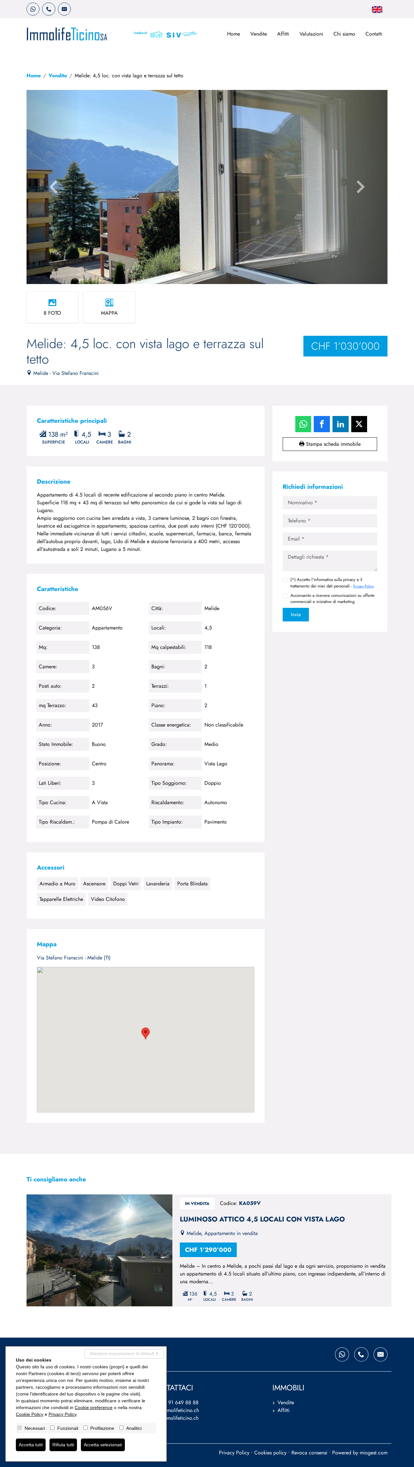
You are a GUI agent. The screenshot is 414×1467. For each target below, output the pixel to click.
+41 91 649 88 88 (178, 1402)
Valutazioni (311, 34)
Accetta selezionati (103, 1444)
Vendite (258, 34)
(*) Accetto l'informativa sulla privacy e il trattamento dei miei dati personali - (332, 582)
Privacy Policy (363, 586)
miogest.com (373, 1452)
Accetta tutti (31, 1444)
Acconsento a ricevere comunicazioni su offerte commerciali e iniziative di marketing (332, 598)
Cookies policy (270, 1452)
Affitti (283, 34)
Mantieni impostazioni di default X (124, 1353)
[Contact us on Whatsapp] (33, 9)
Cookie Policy (29, 1414)
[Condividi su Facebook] (322, 424)
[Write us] (64, 9)
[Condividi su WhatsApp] (303, 424)
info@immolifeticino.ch (174, 1410)
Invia (296, 614)
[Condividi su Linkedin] (340, 424)
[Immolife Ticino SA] (67, 34)
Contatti (373, 34)
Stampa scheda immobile (332, 444)
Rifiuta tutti (63, 1444)
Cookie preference (94, 1407)
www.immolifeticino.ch (174, 1418)
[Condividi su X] (359, 424)
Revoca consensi (309, 1452)
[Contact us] (48, 9)
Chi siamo (344, 34)
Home (233, 34)
